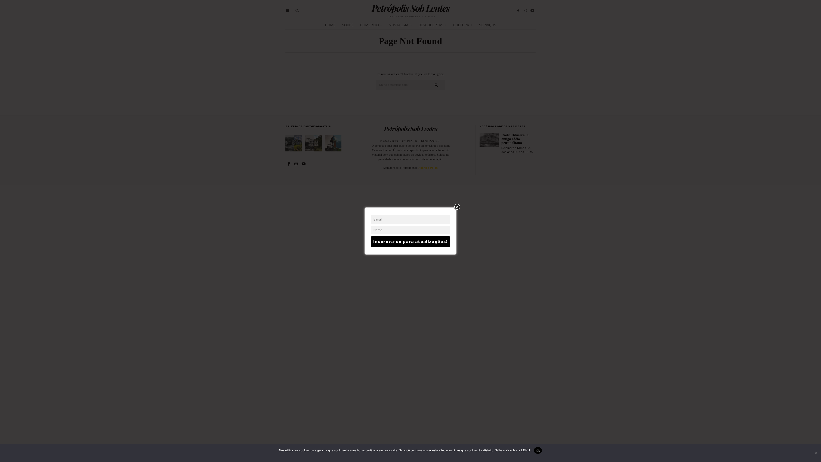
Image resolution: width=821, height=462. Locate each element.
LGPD (526, 450)
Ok (538, 450)
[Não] (816, 453)
